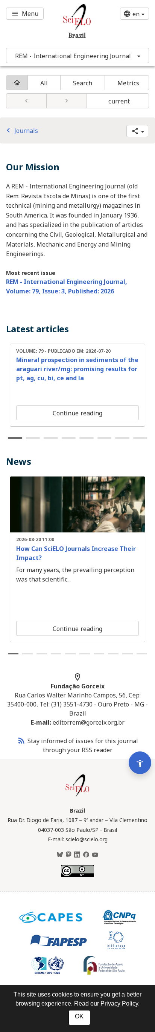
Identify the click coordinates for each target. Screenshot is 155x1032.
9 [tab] (127, 653)
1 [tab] (15, 438)
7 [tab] (122, 438)
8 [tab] (140, 438)
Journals (21, 130)
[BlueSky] (60, 855)
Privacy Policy (119, 1003)
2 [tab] (33, 438)
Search (83, 83)
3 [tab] (51, 438)
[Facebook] (86, 855)
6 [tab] (104, 438)
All (44, 83)
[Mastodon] (68, 855)
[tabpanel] (77, 385)
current (119, 101)
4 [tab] (69, 438)
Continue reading (78, 413)
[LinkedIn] (77, 855)
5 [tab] (86, 438)
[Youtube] (95, 855)
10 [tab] (142, 653)
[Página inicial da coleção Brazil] (77, 795)
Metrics (128, 83)
